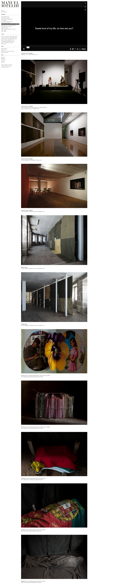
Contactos (3, 61)
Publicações (3, 58)
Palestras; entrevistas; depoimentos (7, 51)
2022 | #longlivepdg (5, 16)
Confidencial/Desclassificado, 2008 (7, 41)
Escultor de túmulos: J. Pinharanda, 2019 (9, 36)
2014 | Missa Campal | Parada (6, 21)
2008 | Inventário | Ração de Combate (8, 29)
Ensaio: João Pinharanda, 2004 (7, 42)
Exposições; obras (4, 52)
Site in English (4, 11)
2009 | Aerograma (4, 27)
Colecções (3, 59)
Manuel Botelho (4, 48)
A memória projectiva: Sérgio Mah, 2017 (9, 37)
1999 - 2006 (3, 30)
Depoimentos (3, 43)
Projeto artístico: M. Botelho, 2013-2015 (9, 38)
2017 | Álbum (4, 20)
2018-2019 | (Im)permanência (7, 19)
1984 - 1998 (3, 31)
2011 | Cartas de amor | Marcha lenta (8, 24)
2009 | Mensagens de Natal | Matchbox (8, 25)
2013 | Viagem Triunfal (5, 22)
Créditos (2, 62)
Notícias (2, 10)
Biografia (3, 57)
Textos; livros (3, 49)
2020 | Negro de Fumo (5, 17)
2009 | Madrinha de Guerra (6, 26)
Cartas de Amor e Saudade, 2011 (7, 40)
